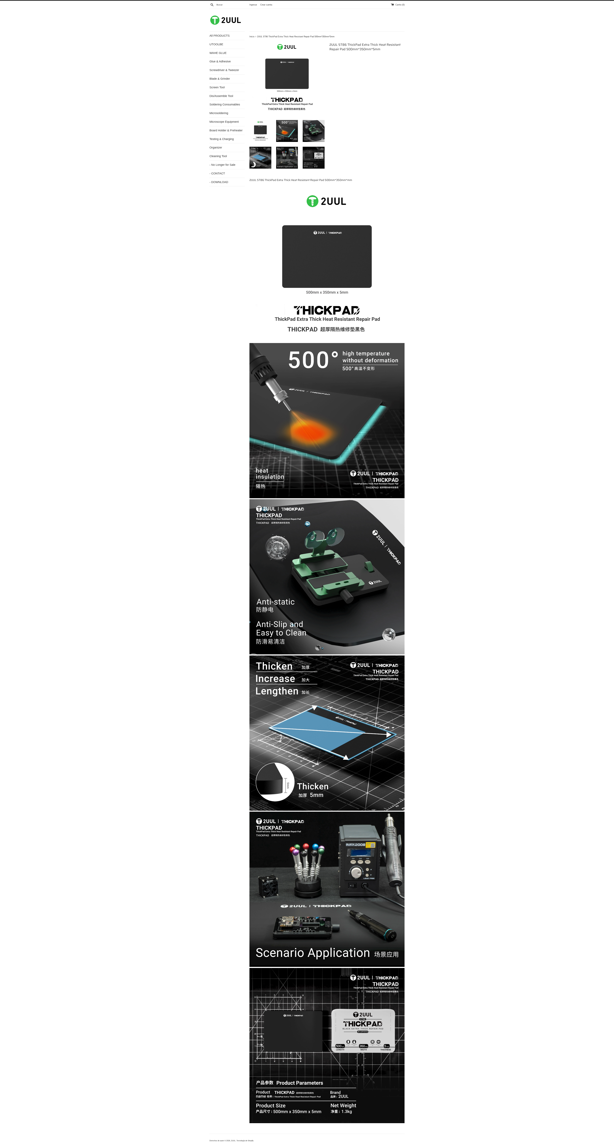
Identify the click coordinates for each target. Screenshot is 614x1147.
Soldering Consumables (224, 104)
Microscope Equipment (224, 121)
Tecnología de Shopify (245, 1141)
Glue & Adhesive (220, 61)
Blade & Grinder (219, 78)
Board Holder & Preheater (226, 130)
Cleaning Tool (218, 156)
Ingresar (253, 5)
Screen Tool (217, 87)
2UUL (233, 1141)
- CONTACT (217, 173)
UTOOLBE (216, 44)
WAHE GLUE (218, 53)
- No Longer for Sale (222, 164)
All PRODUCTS (219, 35)
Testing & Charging (221, 139)
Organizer (215, 147)
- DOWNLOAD (218, 182)
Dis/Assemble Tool (221, 96)
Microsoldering (218, 113)
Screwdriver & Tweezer (224, 70)
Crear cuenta (266, 5)
